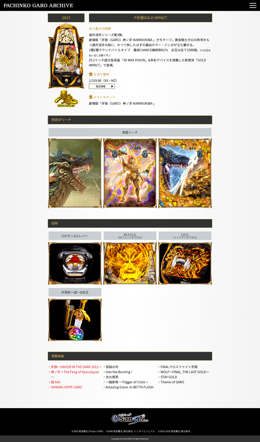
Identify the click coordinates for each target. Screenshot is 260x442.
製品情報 (101, 86)
